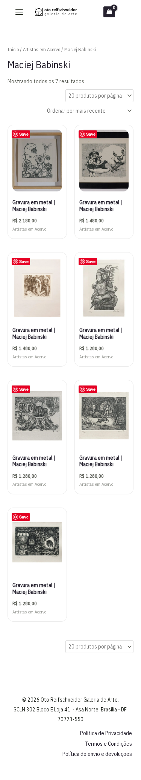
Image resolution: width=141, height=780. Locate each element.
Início (13, 49)
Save (24, 134)
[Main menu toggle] (19, 12)
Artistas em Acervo (41, 49)
